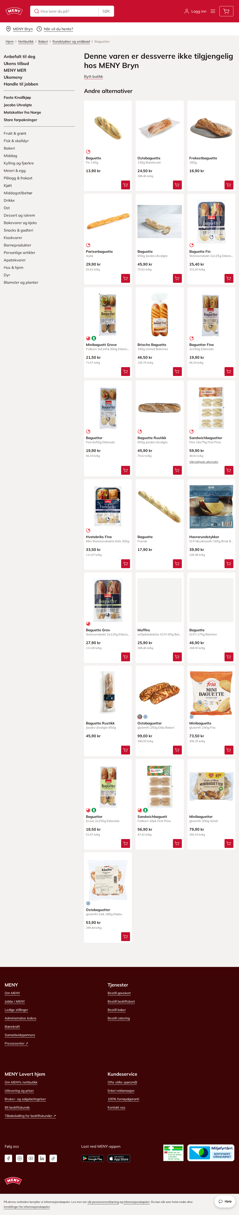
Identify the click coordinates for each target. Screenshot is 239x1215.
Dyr (7, 275)
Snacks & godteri (18, 230)
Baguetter (94, 438)
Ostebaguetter (149, 723)
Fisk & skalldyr (16, 140)
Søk (106, 11)
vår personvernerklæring (103, 1202)
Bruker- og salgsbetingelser (25, 1099)
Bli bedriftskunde (17, 1107)
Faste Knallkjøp (17, 97)
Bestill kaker (117, 1010)
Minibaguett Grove (101, 344)
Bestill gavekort (119, 993)
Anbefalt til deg (19, 56)
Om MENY (12, 993)
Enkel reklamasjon (121, 1091)
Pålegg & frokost (18, 178)
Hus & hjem (13, 267)
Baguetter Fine (201, 344)
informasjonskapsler (136, 1202)
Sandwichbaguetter (205, 438)
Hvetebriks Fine (99, 537)
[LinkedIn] (42, 1158)
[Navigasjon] (213, 11)
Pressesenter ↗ (16, 1043)
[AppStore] (119, 1158)
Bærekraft (12, 1026)
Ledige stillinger (16, 1010)
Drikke (9, 200)
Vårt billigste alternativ (203, 462)
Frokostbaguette (203, 158)
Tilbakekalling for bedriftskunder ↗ (30, 1116)
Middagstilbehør (18, 193)
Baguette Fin (200, 251)
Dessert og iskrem (19, 215)
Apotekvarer (15, 260)
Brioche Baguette (151, 344)
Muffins (143, 630)
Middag (10, 155)
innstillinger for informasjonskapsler (27, 1206)
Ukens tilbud (16, 63)
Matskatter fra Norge (22, 112)
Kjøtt (8, 185)
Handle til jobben (21, 84)
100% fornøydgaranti (123, 1099)
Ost (7, 207)
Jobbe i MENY (15, 1001)
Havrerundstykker (204, 537)
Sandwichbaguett (152, 816)
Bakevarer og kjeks (20, 222)
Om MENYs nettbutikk (21, 1082)
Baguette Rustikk (151, 438)
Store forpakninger (20, 119)
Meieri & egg (15, 170)
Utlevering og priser (19, 1091)
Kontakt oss (116, 1107)
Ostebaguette (148, 158)
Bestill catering (119, 1018)
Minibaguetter (201, 816)
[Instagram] (19, 1158)
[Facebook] (8, 1158)
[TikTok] (53, 1158)
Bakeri (9, 148)
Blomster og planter (21, 282)
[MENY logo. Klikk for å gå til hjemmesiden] (14, 11)
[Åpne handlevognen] (226, 11)
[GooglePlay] (92, 1158)
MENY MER (15, 70)
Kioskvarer (13, 237)
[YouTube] (31, 1158)
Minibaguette (200, 723)
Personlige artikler (19, 252)
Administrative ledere (20, 1018)
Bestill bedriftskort (121, 1001)
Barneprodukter (17, 245)
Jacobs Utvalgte (18, 104)
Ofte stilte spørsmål (122, 1082)
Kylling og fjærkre (19, 163)
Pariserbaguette (99, 251)
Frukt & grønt (15, 133)
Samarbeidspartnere (20, 1035)
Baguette (93, 158)
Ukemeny (13, 77)
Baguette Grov (98, 630)
